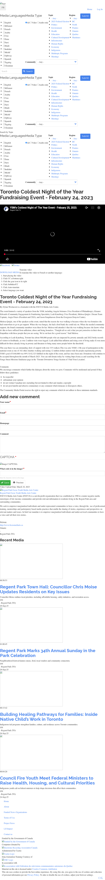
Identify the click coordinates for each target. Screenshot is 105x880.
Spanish (8, 59)
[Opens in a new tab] (52, 841)
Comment (4, 433)
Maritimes (76, 37)
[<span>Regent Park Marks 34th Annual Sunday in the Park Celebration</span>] (52, 625)
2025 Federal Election (60, 21)
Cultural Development (60, 37)
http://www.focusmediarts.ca (11, 525)
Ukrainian (9, 65)
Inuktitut (8, 49)
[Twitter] (15, 265)
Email (2, 412)
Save (6, 482)
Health (54, 31)
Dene (7, 39)
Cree (7, 35)
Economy (55, 47)
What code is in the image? (11, 468)
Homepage (4, 423)
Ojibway (8, 55)
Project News (9, 823)
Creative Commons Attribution (44, 869)
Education (55, 34)
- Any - (54, 18)
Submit (85, 16)
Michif (7, 52)
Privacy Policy (33, 874)
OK (100, 878)
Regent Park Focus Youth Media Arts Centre (18, 493)
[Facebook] (5, 265)
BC (73, 21)
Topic (50, 15)
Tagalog (8, 62)
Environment (56, 27)
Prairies (75, 27)
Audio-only (43, 22)
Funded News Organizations (15, 812)
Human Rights (57, 43)
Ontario (75, 31)
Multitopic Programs (59, 53)
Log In (100, 9)
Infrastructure (56, 40)
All (28, 22)
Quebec (75, 34)
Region (72, 15)
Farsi (7, 42)
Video (34, 22)
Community (30, 62)
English (8, 22)
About (6, 806)
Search (29, 71)
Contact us (8, 834)
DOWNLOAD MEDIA (9, 272)
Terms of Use (9, 817)
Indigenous (55, 50)
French (7, 29)
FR (3, 7)
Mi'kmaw (8, 25)
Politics (54, 24)
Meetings (55, 56)
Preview (20, 482)
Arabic (7, 32)
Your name (5, 402)
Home (89, 9)
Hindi (7, 45)
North (74, 24)
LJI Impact (8, 828)
